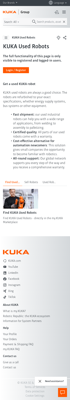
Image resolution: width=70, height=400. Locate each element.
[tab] (12, 182)
